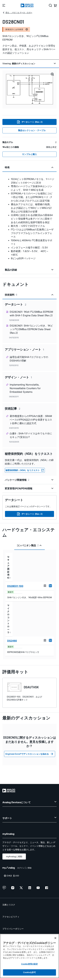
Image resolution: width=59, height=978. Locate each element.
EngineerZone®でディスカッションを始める (27, 754)
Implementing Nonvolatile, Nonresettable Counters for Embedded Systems (25, 388)
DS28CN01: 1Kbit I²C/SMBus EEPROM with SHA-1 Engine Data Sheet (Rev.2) (31, 313)
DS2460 (12, 640)
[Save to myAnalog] (44, 585)
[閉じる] (55, 938)
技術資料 (11, 294)
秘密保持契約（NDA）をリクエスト (23, 470)
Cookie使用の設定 (29, 964)
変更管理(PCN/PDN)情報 (18, 488)
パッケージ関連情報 (17, 479)
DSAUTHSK (31, 687)
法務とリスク (8, 904)
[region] (29, 956)
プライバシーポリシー (13, 928)
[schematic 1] (29, 89)
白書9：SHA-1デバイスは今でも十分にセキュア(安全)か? (31, 435)
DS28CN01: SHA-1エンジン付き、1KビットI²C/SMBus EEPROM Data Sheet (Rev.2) (31, 329)
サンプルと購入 (29, 154)
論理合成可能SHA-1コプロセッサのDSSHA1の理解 (29, 358)
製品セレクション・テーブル (32, 130)
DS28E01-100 (15, 586)
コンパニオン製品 (28, 545)
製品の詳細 (11, 269)
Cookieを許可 (29, 972)
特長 (7, 167)
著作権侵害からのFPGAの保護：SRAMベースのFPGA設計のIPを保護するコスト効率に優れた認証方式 (31, 420)
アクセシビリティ (10, 916)
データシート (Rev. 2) (32, 122)
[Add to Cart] (50, 585)
